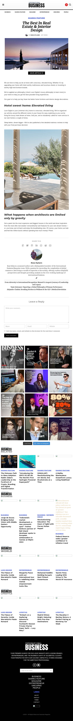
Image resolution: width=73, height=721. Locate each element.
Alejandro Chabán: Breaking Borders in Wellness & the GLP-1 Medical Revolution (36, 289)
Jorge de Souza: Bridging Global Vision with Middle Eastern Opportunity (9, 522)
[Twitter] (27, 245)
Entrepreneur (25, 570)
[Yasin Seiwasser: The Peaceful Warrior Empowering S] (12, 357)
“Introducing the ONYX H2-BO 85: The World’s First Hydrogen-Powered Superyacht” (27, 477)
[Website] (36, 278)
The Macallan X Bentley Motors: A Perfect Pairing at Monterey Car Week (63, 619)
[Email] (50, 245)
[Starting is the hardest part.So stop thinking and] (36, 428)
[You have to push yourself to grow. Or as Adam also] (36, 357)
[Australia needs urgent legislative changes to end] (60, 357)
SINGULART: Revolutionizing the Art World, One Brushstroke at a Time (45, 477)
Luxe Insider (6, 570)
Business (5, 515)
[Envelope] (38, 665)
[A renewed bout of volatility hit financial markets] (12, 381)
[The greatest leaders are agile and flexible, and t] (60, 428)
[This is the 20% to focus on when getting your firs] (60, 404)
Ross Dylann (35, 35)
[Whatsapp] (41, 245)
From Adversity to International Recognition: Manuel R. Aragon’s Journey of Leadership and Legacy (36, 283)
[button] (70, 5)
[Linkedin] (36, 245)
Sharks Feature (36, 18)
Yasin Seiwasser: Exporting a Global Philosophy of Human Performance (36, 287)
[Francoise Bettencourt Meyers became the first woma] (12, 428)
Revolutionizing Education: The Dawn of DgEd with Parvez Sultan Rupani (45, 524)
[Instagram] (66, 4)
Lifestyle (23, 612)
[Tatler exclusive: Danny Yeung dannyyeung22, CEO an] (36, 404)
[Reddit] (45, 245)
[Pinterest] (31, 245)
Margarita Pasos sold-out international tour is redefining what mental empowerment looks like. (26, 579)
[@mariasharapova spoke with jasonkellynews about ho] (36, 381)
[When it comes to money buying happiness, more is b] (60, 381)
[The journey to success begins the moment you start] (12, 404)
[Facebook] (22, 245)
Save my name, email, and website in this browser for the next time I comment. (33, 331)
